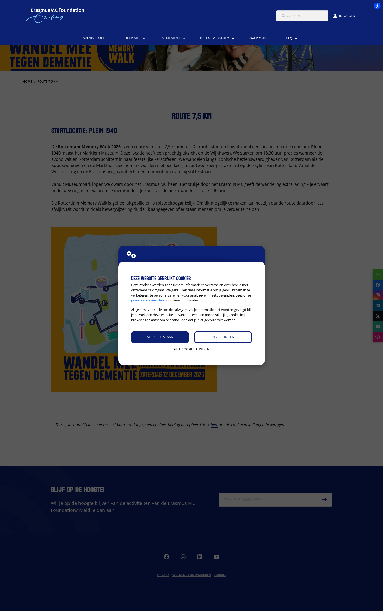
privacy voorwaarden (147, 300)
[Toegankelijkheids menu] (377, 6)
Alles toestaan (160, 337)
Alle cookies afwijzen (191, 349)
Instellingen (222, 337)
